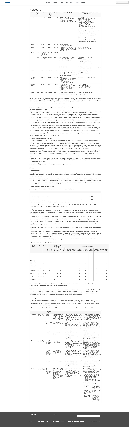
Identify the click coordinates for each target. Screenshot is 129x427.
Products (55, 2)
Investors (61, 2)
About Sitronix (47, 2)
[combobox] (122, 2)
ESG (67, 2)
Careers (71, 2)
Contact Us (77, 2)
